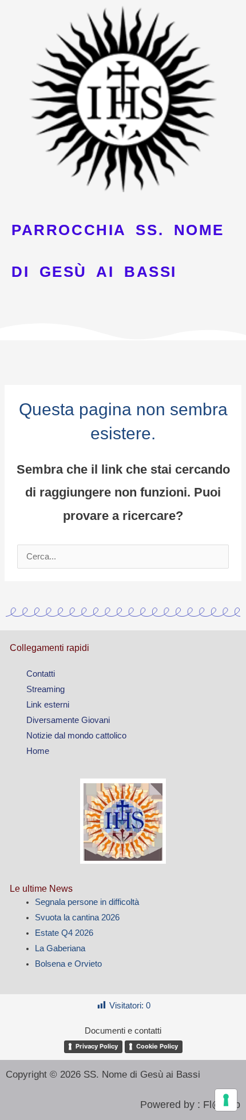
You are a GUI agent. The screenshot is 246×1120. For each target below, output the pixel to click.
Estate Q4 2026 (64, 933)
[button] (123, 356)
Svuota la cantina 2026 (77, 917)
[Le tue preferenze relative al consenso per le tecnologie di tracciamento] (226, 1100)
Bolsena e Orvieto (68, 963)
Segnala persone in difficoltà (87, 902)
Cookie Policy (157, 1046)
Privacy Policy (97, 1046)
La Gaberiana (60, 948)
